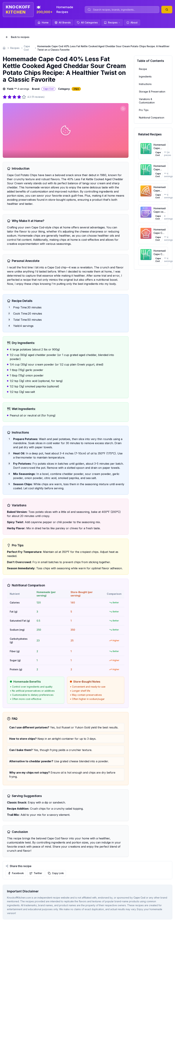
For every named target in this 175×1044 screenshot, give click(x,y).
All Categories (89, 22)
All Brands (65, 22)
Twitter (38, 873)
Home (45, 22)
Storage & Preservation (152, 91)
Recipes (113, 22)
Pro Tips (144, 110)
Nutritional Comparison (151, 117)
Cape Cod (27, 48)
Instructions (145, 84)
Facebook (18, 873)
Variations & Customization (147, 101)
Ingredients (145, 76)
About (134, 22)
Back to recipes (20, 37)
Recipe (143, 69)
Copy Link (58, 873)
